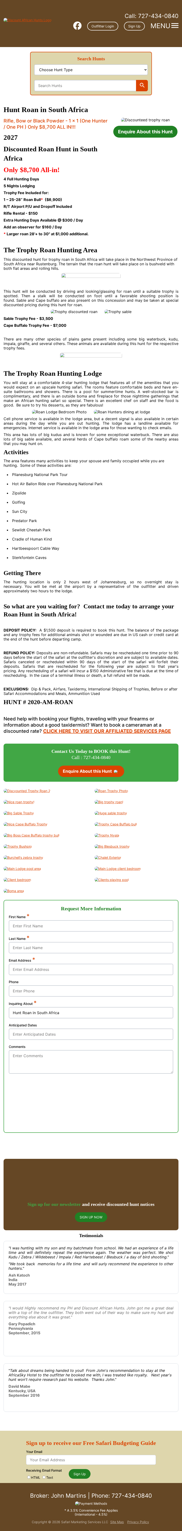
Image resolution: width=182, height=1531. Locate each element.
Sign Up (134, 26)
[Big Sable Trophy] (19, 813)
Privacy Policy (138, 1522)
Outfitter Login (102, 26)
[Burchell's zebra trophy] (23, 857)
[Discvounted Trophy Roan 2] (27, 791)
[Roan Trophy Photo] (111, 791)
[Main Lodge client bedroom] (118, 869)
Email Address (22, 960)
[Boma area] (14, 891)
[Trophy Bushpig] (18, 846)
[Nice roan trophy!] (19, 802)
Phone (13, 982)
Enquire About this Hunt (145, 132)
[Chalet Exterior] (108, 857)
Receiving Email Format (44, 1470)
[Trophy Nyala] (107, 835)
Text (49, 1477)
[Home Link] (27, 20)
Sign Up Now (91, 1217)
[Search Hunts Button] (142, 85)
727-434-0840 (151, 16)
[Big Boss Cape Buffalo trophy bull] (31, 835)
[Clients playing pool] (112, 880)
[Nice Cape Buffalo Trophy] (25, 824)
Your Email (34, 1452)
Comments (17, 1047)
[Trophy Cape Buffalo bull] (116, 824)
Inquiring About (23, 1003)
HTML (35, 1477)
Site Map (117, 1522)
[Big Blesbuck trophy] (112, 846)
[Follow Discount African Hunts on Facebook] (77, 26)
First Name (19, 917)
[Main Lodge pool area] (22, 869)
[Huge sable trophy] (111, 813)
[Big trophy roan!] (109, 802)
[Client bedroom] (17, 880)
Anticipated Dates (23, 1025)
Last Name (19, 938)
